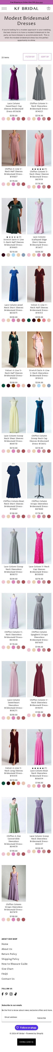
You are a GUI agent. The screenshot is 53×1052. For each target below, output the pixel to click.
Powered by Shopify (34, 1033)
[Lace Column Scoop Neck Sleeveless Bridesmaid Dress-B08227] (39, 815)
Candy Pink (13, 119)
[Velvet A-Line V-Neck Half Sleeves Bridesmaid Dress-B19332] (14, 349)
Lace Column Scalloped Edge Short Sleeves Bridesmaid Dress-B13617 (39, 242)
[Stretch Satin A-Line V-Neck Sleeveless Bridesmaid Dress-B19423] (39, 349)
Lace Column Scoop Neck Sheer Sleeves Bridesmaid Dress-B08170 (13, 440)
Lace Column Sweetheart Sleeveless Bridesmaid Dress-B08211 (13, 705)
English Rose (44, 320)
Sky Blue (13, 255)
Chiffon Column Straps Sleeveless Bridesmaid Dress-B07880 (39, 505)
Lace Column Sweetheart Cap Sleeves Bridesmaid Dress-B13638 (13, 107)
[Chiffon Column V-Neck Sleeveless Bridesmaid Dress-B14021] (39, 82)
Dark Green (29, 320)
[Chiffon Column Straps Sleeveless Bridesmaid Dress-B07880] (39, 480)
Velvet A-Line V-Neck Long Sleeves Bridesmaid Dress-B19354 (13, 772)
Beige (8, 255)
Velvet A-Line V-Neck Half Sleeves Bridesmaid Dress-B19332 (13, 374)
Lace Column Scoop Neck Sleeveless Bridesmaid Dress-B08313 (13, 571)
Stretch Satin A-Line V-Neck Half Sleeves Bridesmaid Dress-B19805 (14, 243)
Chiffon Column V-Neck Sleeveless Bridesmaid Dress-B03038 (13, 636)
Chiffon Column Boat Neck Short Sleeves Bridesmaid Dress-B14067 (13, 505)
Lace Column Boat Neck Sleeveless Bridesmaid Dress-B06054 (39, 775)
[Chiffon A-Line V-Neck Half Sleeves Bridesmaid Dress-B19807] (14, 148)
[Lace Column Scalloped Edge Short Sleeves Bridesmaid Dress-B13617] (39, 216)
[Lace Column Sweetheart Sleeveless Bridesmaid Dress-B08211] (14, 679)
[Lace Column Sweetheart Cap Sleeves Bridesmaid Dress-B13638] (14, 82)
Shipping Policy (10, 959)
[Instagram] (11, 994)
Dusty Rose (23, 119)
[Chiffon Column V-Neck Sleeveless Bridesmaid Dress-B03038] (14, 611)
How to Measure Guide (15, 964)
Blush (8, 119)
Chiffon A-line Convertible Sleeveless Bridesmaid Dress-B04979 (13, 841)
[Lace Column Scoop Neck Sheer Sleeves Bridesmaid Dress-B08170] (14, 415)
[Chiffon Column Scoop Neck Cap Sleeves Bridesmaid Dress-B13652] (39, 415)
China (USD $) (26, 1042)
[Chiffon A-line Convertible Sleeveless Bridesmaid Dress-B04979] (14, 815)
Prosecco (49, 320)
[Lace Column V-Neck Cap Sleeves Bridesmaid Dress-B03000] (39, 546)
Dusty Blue (23, 255)
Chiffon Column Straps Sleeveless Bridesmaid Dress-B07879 (13, 908)
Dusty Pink (18, 119)
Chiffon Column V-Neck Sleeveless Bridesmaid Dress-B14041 (39, 704)
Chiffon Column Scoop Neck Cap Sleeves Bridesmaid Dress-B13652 (39, 440)
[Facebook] (2, 994)
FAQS (5, 974)
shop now (39, 2)
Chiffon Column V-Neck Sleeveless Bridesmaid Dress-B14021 (39, 107)
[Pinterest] (6, 994)
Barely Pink (3, 119)
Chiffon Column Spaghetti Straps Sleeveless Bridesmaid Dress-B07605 (39, 637)
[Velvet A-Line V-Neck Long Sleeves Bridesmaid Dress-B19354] (14, 747)
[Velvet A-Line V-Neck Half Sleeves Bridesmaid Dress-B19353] (39, 284)
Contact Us (8, 979)
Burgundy (3, 255)
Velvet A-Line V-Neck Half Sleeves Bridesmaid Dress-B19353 (39, 309)
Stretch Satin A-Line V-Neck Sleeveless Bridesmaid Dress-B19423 (39, 374)
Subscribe (41, 1018)
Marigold (39, 320)
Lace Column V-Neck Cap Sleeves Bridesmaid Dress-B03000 (39, 571)
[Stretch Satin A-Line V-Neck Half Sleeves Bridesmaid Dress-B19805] (14, 216)
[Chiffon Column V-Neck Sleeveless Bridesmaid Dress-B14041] (39, 679)
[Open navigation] (5, 8)
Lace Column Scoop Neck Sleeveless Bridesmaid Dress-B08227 (39, 840)
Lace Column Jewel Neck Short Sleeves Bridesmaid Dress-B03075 (13, 309)
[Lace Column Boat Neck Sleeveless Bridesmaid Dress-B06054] (39, 747)
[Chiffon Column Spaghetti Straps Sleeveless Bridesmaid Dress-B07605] (39, 611)
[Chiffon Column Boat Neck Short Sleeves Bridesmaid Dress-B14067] (14, 480)
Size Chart (8, 969)
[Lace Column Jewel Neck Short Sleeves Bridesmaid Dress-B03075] (14, 284)
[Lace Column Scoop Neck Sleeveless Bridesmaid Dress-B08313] (14, 546)
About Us (7, 949)
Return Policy (9, 954)
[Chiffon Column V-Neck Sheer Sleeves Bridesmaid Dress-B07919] (39, 148)
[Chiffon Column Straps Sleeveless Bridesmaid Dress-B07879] (14, 883)
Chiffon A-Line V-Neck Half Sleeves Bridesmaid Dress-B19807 (13, 173)
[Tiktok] (15, 994)
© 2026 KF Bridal (17, 1033)
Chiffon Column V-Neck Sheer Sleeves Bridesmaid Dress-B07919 (39, 175)
